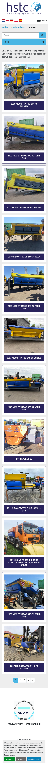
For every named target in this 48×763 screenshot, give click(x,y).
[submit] (42, 35)
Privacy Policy (15, 724)
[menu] (39, 20)
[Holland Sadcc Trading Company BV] (24, 710)
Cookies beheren (24, 739)
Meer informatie (34, 759)
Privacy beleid (9, 755)
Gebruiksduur (33, 724)
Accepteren (10, 759)
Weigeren (21, 759)
